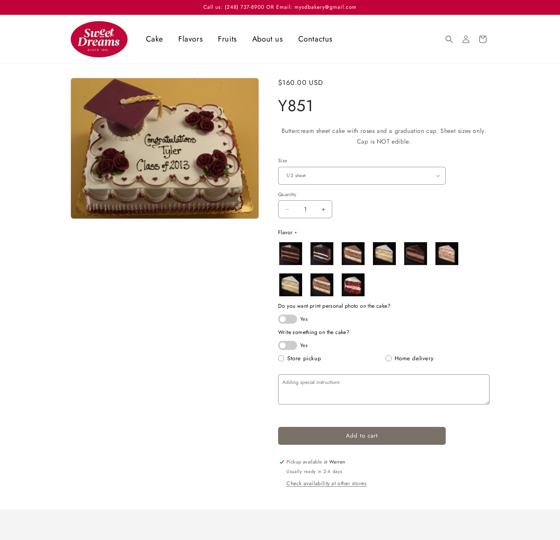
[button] (449, 39)
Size (283, 160)
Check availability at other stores (326, 483)
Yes (303, 319)
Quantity (287, 194)
